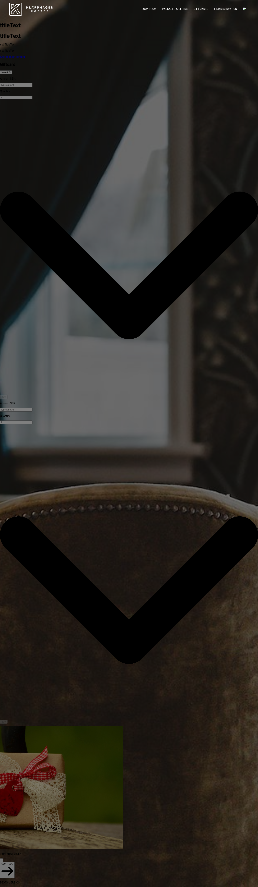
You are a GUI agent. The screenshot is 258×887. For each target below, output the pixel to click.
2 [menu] (246, 9)
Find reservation (225, 9)
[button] (246, 9)
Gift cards (201, 9)
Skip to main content (12, 56)
